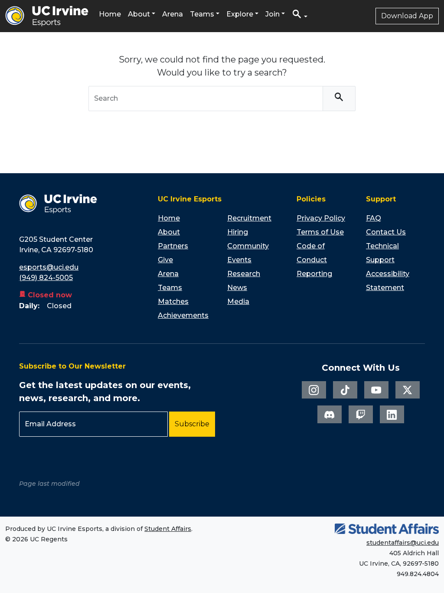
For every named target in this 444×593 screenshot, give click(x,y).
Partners (173, 246)
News (237, 287)
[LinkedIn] (392, 414)
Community (248, 246)
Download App (407, 16)
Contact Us (386, 232)
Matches (173, 301)
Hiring (237, 232)
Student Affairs (167, 529)
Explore (239, 14)
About (139, 14)
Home (110, 14)
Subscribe (192, 424)
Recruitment (249, 218)
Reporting (314, 274)
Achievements (183, 315)
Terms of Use (320, 232)
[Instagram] (314, 390)
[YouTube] (376, 390)
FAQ (373, 218)
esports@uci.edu (48, 267)
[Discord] (329, 414)
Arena (172, 14)
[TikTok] (345, 390)
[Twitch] (361, 414)
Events (239, 260)
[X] (407, 390)
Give (165, 260)
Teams (202, 14)
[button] (299, 16)
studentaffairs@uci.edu (402, 543)
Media (238, 301)
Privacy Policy (321, 218)
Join (272, 14)
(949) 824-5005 (46, 277)
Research (243, 274)
